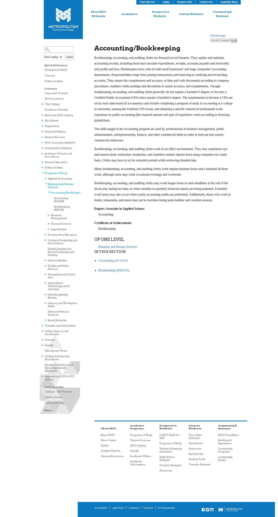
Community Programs (225, 450)
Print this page (217, 35)
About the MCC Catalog (59, 115)
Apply (166, 2)
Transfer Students (170, 465)
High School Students (167, 458)
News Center (108, 440)
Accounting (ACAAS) (61, 200)
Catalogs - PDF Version (58, 391)
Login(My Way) (229, 2)
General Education (56, 162)
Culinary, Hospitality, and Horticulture (62, 242)
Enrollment (52, 120)
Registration (52, 126)
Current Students (191, 13)
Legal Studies (59, 229)
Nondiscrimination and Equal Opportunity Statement (59, 367)
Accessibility (101, 507)
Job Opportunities (166, 507)
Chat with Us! (147, 2)
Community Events (225, 458)
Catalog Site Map (55, 402)
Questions (148, 507)
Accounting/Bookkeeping (64, 192)
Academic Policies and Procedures (58, 155)
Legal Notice (118, 507)
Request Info (184, 2)
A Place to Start (54, 81)
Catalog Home (53, 397)
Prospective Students (160, 13)
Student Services (55, 137)
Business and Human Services (60, 186)
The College (52, 104)
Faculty (49, 345)
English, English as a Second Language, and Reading (61, 251)
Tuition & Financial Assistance (170, 450)
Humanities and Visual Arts (61, 276)
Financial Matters (55, 131)
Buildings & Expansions (225, 442)
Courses (50, 75)
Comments (134, 507)
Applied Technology (60, 178)
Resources (165, 470)
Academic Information (137, 463)
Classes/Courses (140, 440)
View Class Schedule (195, 436)
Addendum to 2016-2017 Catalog (59, 378)
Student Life (196, 453)
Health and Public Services (58, 267)
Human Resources (112, 456)
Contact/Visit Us (110, 450)
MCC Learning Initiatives (60, 142)
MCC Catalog (138, 445)
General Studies (57, 260)
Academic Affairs (140, 456)
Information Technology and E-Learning (59, 286)
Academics (129, 13)
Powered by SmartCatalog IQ (176, 515)
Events (104, 445)
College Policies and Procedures (57, 358)
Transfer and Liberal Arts (60, 325)
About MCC (108, 434)
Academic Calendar (56, 109)
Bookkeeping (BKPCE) (62, 208)
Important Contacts (56, 93)
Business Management (59, 217)
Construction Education (62, 234)
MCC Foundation (228, 434)
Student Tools (197, 459)
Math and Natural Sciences (58, 313)
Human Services (61, 223)
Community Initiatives (58, 148)
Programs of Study (56, 69)
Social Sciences (57, 320)
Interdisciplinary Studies (58, 296)
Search (69, 57)
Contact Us (206, 2)
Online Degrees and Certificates (56, 333)
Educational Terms (56, 350)
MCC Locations (54, 98)
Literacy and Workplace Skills (62, 305)
